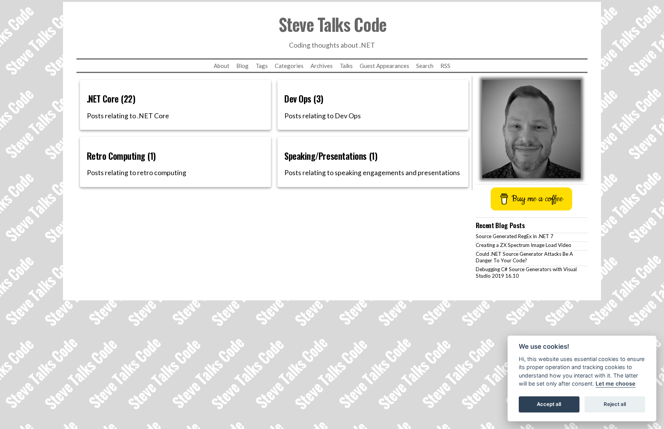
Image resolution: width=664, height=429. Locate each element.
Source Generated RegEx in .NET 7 (514, 236)
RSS (445, 65)
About (221, 65)
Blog (242, 65)
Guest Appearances (384, 65)
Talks (346, 65)
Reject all (615, 404)
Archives (321, 65)
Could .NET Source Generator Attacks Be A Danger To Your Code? (524, 257)
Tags (262, 65)
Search (424, 65)
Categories (289, 65)
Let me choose (616, 384)
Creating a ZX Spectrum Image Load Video (523, 245)
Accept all (549, 404)
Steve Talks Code (332, 24)
